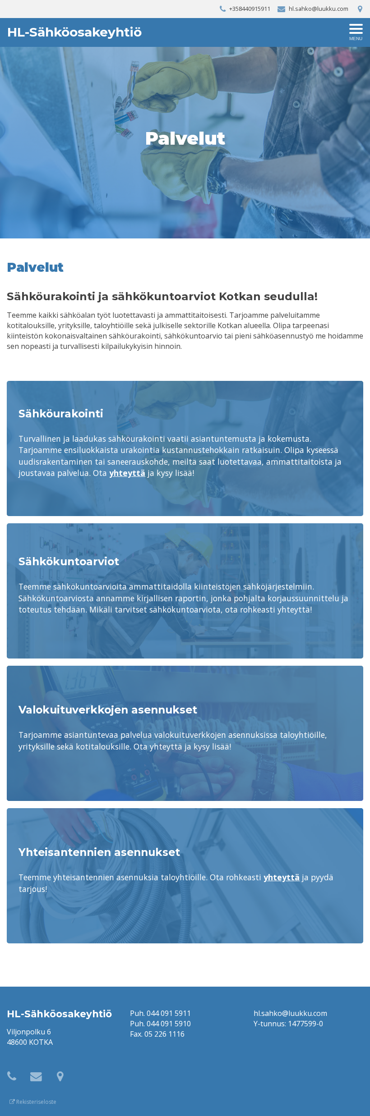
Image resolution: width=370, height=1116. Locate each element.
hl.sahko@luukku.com (290, 1013)
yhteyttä (127, 472)
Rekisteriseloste (35, 1102)
